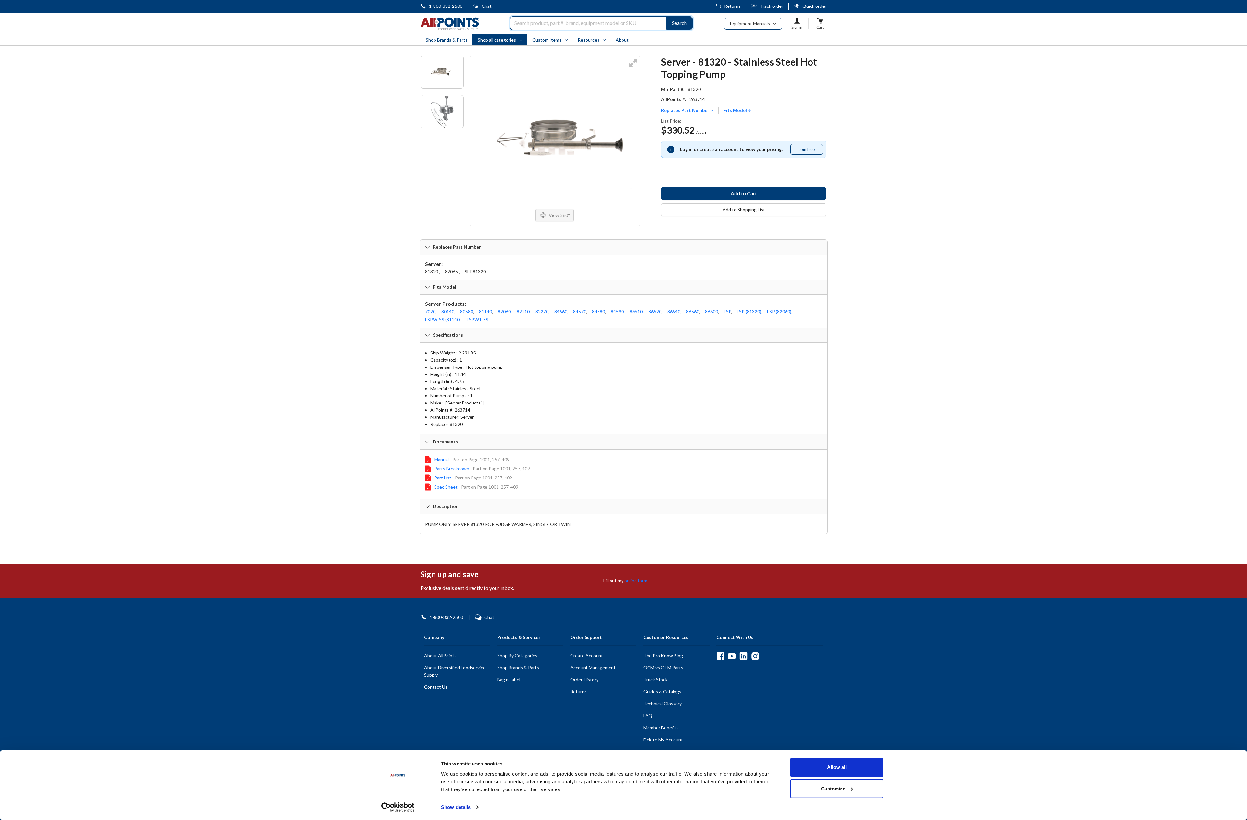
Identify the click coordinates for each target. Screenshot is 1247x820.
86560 (692, 311)
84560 (560, 311)
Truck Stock (655, 679)
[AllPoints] (450, 23)
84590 (617, 311)
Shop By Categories (517, 655)
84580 (598, 311)
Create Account (586, 655)
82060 (504, 311)
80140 (447, 311)
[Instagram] (755, 656)
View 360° (559, 215)
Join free (811, 151)
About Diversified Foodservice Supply (454, 671)
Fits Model (736, 110)
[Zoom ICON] (633, 67)
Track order (771, 6)
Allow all (837, 767)
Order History (584, 679)
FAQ (647, 715)
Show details (456, 807)
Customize (833, 788)
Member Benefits (661, 727)
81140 (485, 311)
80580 (466, 311)
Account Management (593, 667)
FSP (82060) (779, 311)
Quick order (814, 6)
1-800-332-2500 (445, 6)
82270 (541, 311)
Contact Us (435, 687)
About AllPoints (440, 655)
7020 (430, 311)
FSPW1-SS (477, 319)
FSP (727, 311)
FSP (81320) (749, 311)
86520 (655, 311)
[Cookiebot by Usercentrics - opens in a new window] (398, 807)
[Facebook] (720, 656)
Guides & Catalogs (662, 691)
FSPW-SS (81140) (443, 319)
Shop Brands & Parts (518, 667)
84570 (579, 311)
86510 (636, 311)
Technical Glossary (662, 703)
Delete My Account (663, 739)
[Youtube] (732, 656)
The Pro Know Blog (663, 655)
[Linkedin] (743, 656)
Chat (487, 6)
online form (635, 580)
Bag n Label (508, 679)
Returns (732, 6)
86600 (711, 311)
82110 (523, 311)
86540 (673, 311)
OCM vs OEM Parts (663, 667)
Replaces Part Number (685, 110)
